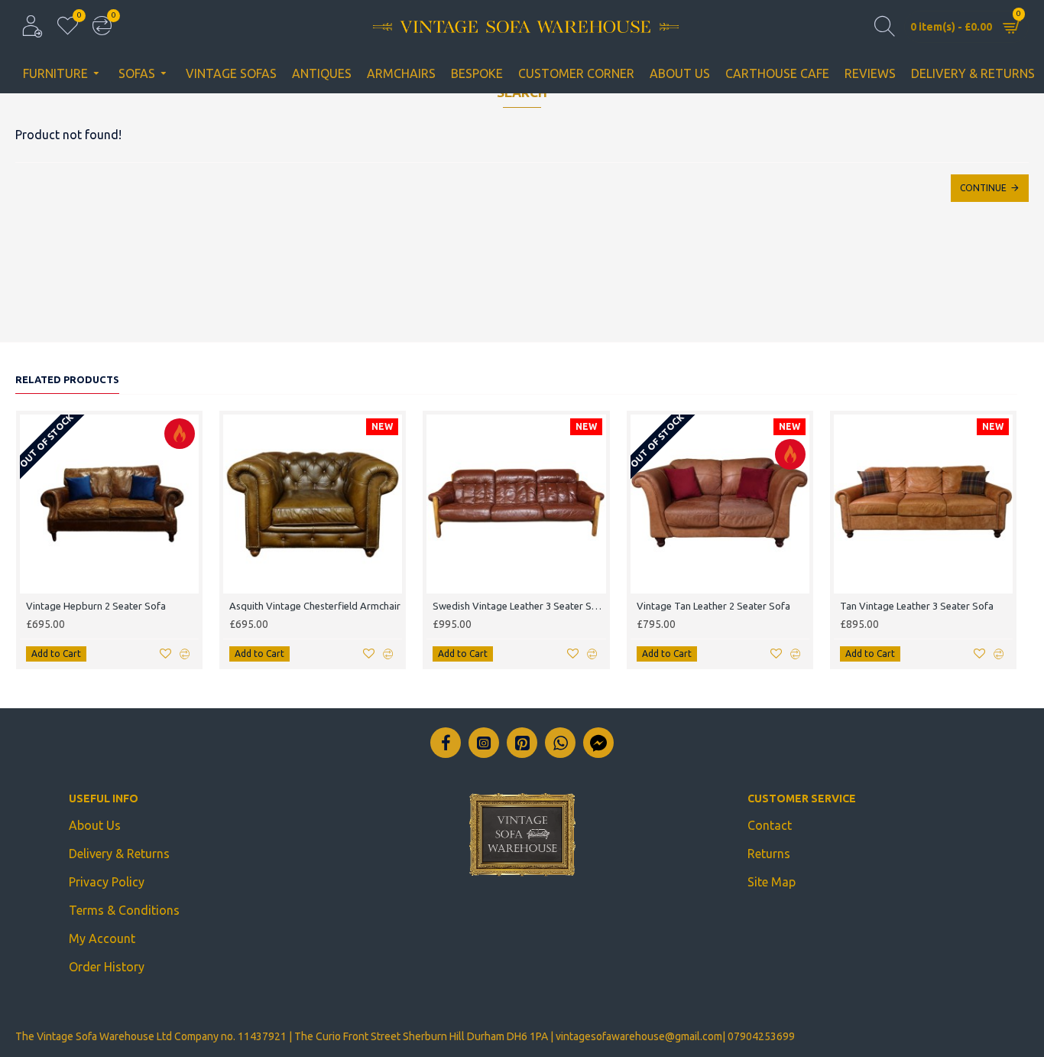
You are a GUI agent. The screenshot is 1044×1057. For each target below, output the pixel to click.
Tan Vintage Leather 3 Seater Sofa (917, 605)
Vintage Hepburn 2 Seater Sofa (96, 605)
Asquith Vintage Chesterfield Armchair (314, 605)
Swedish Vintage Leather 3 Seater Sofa (519, 605)
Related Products (67, 379)
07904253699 (761, 1036)
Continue (983, 188)
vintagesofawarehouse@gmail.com (639, 1036)
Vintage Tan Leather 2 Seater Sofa (713, 605)
